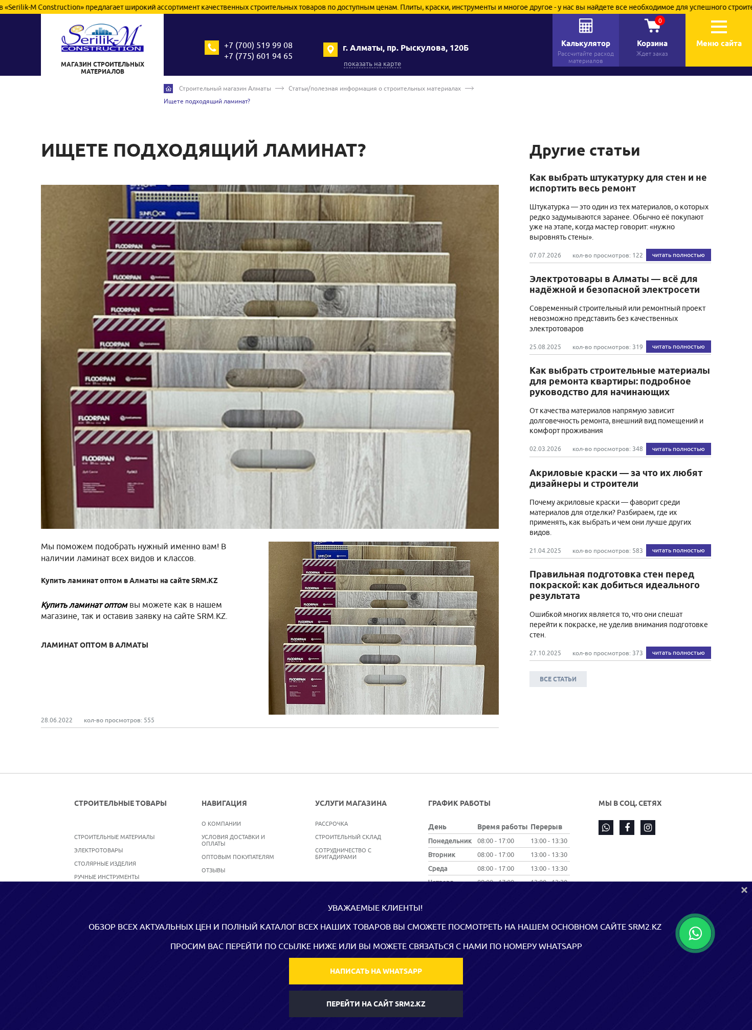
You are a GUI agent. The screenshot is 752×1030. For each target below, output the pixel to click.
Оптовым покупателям (238, 856)
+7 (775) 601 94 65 (258, 55)
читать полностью (678, 255)
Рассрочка (331, 823)
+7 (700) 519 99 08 (258, 45)
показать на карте (372, 63)
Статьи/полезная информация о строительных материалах (375, 88)
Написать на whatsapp (376, 971)
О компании (221, 823)
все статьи (558, 679)
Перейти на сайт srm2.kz (376, 1004)
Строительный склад (348, 836)
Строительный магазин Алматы (225, 88)
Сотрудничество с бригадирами (343, 853)
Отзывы (213, 870)
